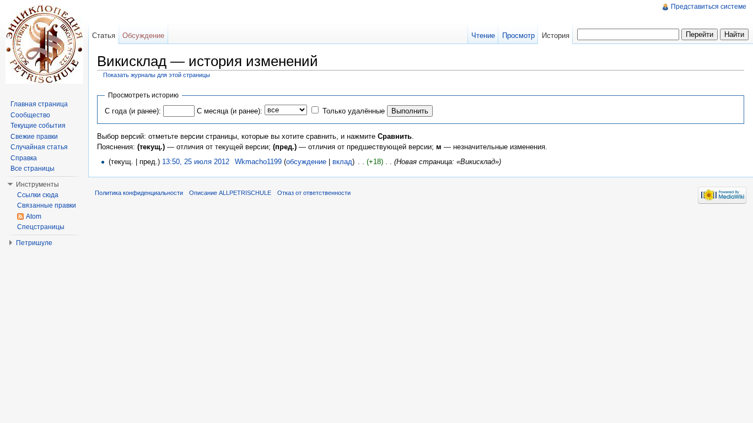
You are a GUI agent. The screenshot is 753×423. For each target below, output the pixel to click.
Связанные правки (46, 205)
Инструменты (37, 184)
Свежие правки (34, 136)
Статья (103, 35)
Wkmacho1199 (258, 162)
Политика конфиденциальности (139, 192)
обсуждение (306, 162)
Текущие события (38, 125)
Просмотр (518, 35)
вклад (342, 162)
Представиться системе (708, 6)
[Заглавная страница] (44, 44)
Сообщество (30, 115)
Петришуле (34, 243)
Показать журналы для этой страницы (156, 75)
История (555, 35)
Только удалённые (353, 111)
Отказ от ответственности (314, 192)
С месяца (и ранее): (229, 111)
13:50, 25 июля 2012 (195, 162)
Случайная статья (39, 147)
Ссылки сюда (37, 195)
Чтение (483, 35)
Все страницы (32, 168)
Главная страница (39, 104)
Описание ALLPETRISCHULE (230, 192)
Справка (23, 158)
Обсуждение (143, 35)
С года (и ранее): (133, 111)
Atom (33, 216)
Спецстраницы (40, 227)
